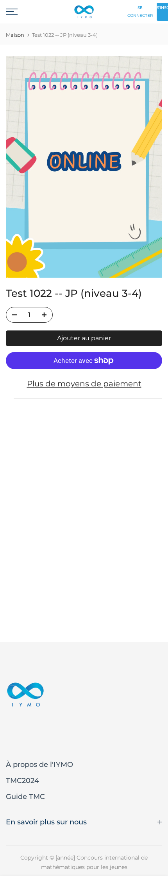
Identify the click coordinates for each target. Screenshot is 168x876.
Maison (15, 35)
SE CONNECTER (140, 11)
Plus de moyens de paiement (84, 383)
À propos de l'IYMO (39, 764)
